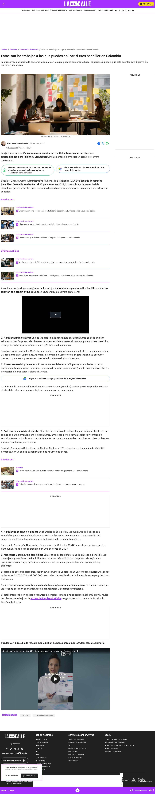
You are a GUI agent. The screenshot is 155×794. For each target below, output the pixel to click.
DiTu (37, 754)
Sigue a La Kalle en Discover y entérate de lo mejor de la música (84, 168)
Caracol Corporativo (43, 766)
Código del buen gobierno (77, 748)
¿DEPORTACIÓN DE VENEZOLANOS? (82, 10)
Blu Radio (39, 748)
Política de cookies (111, 748)
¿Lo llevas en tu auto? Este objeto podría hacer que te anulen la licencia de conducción (57, 262)
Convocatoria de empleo (44, 715)
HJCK (37, 751)
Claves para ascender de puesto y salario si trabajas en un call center (49, 224)
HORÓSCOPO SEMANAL (40, 10)
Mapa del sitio (73, 760)
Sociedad (13, 50)
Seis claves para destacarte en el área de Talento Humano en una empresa (52, 484)
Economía (19, 468)
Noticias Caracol (41, 739)
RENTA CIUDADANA (105, 10)
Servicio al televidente (76, 739)
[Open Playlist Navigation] (153, 790)
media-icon (77, 790)
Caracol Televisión (42, 742)
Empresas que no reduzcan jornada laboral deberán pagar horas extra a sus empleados (57, 211)
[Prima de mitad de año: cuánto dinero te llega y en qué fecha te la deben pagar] (7, 471)
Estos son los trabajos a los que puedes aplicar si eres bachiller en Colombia (70, 50)
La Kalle (4, 50)
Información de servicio (29, 50)
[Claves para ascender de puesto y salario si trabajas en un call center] (7, 224)
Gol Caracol (40, 745)
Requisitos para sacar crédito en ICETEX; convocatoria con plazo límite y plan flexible (56, 275)
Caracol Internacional (43, 763)
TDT (69, 745)
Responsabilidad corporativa (115, 742)
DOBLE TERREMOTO (59, 10)
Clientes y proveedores (76, 754)
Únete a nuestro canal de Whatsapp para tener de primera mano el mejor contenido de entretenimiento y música (29, 170)
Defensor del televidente (77, 742)
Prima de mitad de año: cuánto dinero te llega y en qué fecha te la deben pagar (53, 470)
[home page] (77, 3)
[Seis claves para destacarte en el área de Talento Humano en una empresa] (7, 484)
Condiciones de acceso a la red (116, 739)
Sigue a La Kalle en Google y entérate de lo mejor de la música (57, 378)
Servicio (25, 715)
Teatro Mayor (40, 760)
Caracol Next (40, 769)
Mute (131, 790)
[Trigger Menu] (3, 4)
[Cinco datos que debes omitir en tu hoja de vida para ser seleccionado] (7, 238)
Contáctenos (72, 751)
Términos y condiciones (113, 751)
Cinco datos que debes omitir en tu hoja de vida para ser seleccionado (49, 237)
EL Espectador (41, 757)
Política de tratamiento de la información (119, 745)
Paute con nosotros (75, 757)
